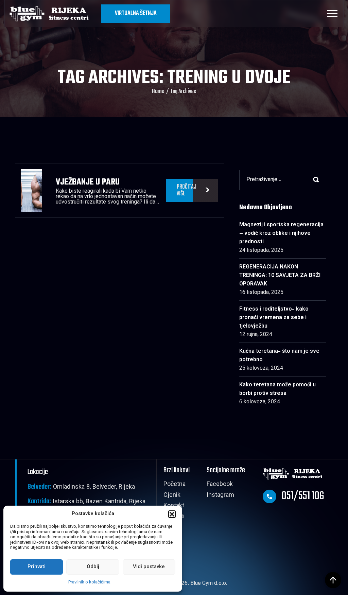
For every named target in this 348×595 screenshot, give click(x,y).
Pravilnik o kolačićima (89, 582)
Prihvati (37, 567)
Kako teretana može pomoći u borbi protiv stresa (277, 389)
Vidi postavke (149, 567)
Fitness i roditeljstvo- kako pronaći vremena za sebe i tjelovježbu (274, 318)
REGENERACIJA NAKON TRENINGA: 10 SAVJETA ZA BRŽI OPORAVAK (279, 275)
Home (158, 91)
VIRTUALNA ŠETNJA (136, 13)
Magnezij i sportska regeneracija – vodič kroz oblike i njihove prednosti (281, 233)
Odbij (93, 567)
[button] (172, 514)
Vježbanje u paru (88, 182)
